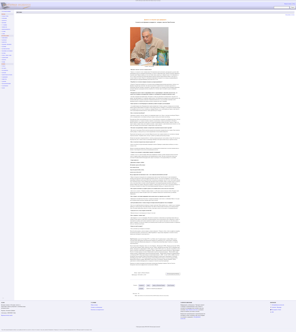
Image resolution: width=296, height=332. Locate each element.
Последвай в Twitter (276, 309)
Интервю (4, 22)
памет (148, 285)
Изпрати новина (287, 3)
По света (4, 68)
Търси (292, 7)
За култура (158, 0)
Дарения (4, 81)
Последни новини (6, 11)
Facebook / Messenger (276, 307)
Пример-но (4, 27)
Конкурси (4, 42)
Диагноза (4, 20)
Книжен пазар (153, 0)
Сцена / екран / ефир (6, 55)
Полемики (4, 18)
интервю (141, 288)
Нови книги (4, 37)
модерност (141, 285)
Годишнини (5, 77)
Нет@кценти (5, 70)
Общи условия (94, 305)
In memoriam (5, 85)
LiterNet (137, 0)
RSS (273, 312)
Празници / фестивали (7, 50)
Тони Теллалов (171, 285)
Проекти (4, 59)
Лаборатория (5, 57)
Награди (4, 72)
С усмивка (4, 24)
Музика (4, 53)
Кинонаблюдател (6, 29)
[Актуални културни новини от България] (17, 6)
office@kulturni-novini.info (278, 305)
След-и (3, 66)
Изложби (4, 46)
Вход (294, 3)
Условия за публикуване (96, 307)
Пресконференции (6, 83)
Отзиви (3, 31)
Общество (4, 79)
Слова (3, 33)
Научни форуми (6, 48)
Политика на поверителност (97, 309)
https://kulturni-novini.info (192, 309)
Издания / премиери (6, 44)
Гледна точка (5, 16)
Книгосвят (148, 0)
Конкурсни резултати (7, 74)
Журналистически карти (6, 315)
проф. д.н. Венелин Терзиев (159, 285)
